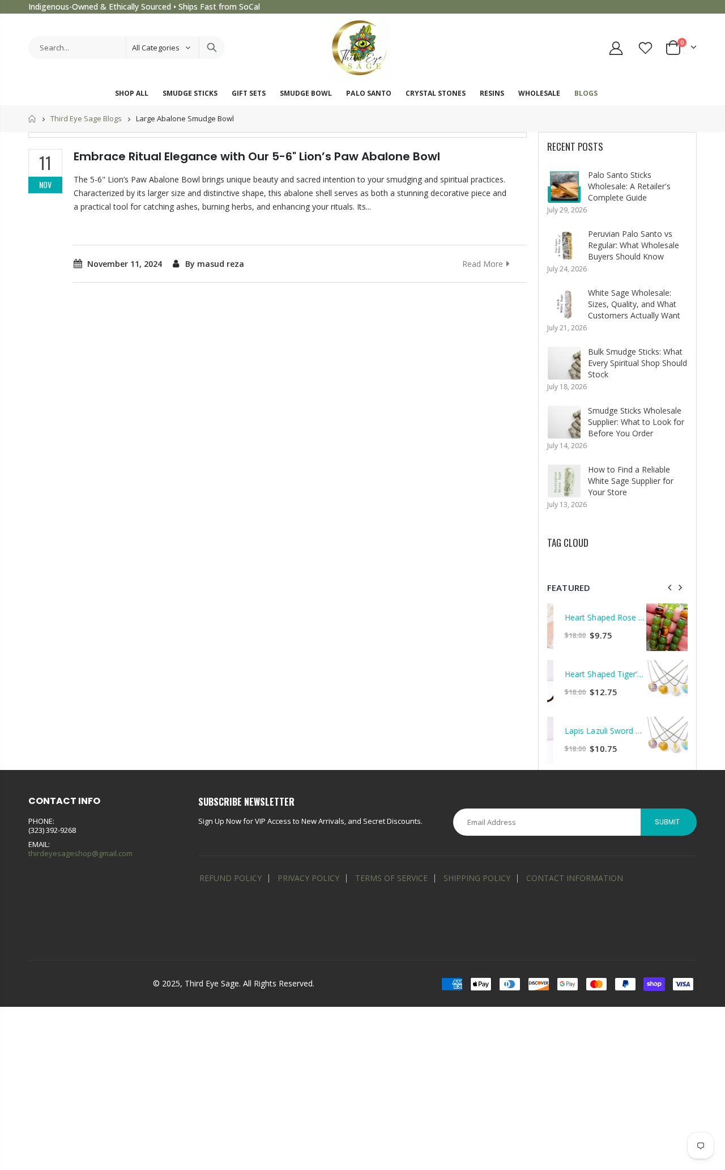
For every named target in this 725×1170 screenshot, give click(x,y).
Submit (667, 822)
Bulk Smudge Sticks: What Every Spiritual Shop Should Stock (637, 363)
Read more (482, 263)
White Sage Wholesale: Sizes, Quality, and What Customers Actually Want (634, 304)
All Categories (156, 47)
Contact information (574, 878)
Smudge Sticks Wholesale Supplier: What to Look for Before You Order (636, 422)
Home (32, 118)
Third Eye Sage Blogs (86, 119)
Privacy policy (308, 878)
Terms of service (391, 878)
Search (212, 47)
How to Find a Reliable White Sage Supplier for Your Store (630, 480)
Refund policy (230, 878)
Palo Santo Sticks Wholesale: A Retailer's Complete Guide (629, 186)
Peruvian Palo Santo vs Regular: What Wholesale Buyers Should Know (633, 245)
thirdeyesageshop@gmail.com (80, 853)
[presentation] (670, 587)
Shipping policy (476, 878)
